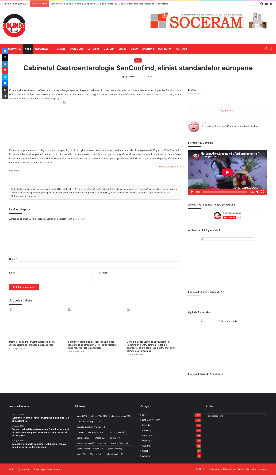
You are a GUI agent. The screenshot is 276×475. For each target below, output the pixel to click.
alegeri (82, 416)
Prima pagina (13, 48)
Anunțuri (148, 48)
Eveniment (76, 48)
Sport (122, 48)
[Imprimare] (5, 96)
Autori (241, 469)
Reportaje (41, 48)
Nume (13, 259)
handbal (114, 438)
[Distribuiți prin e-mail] (5, 89)
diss (204, 122)
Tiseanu (95, 454)
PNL (102, 443)
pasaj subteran (85, 443)
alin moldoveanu (120, 416)
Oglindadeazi (131, 76)
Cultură (109, 48)
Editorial (93, 48)
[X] (5, 57)
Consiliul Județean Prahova (91, 427)
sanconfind (115, 448)
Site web (103, 272)
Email (13, 272)
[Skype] (5, 77)
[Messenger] (5, 83)
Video (134, 48)
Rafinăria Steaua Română (90, 448)
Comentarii (227, 110)
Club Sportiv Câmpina (89, 421)
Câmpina (83, 438)
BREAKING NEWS (151, 420)
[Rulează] (192, 191)
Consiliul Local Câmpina (90, 432)
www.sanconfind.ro (170, 166)
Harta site (251, 469)
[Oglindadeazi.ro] (14, 26)
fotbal (100, 438)
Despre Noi (165, 48)
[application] (227, 172)
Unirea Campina (115, 454)
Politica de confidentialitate (222, 469)
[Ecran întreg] (262, 191)
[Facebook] (5, 51)
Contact (181, 48)
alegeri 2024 (99, 416)
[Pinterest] (5, 70)
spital (81, 454)
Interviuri (59, 48)
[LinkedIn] (5, 64)
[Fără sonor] (257, 191)
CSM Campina (116, 432)
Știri (28, 48)
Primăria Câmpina (121, 443)
